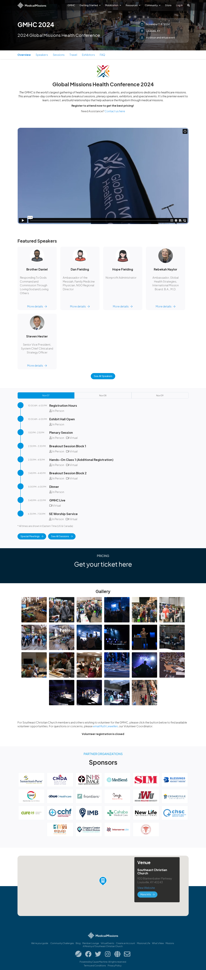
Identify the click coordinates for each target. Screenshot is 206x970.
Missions (170, 943)
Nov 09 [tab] (159, 395)
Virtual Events (107, 943)
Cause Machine (100, 961)
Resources (132, 5)
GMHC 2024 (35, 24)
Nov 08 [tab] (102, 395)
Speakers (42, 54)
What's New (158, 943)
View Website (146, 887)
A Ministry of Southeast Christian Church (103, 946)
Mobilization (112, 5)
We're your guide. (40, 943)
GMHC (71, 5)
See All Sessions (60, 536)
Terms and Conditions (95, 965)
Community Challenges (62, 943)
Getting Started (89, 5)
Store (168, 5)
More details (35, 306)
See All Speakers (103, 376)
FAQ (102, 54)
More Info (145, 894)
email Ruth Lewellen (105, 726)
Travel (73, 54)
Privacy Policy (114, 965)
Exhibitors (88, 54)
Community (151, 5)
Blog (78, 943)
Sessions (59, 54)
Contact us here (115, 111)
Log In (179, 5)
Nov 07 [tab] (45, 395)
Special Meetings (30, 536)
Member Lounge (90, 943)
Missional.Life (143, 943)
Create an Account (125, 943)
